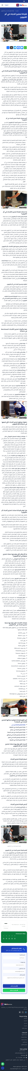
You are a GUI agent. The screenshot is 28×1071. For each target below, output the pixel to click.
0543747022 (22, 1051)
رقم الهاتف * (22, 962)
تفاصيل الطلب (22, 975)
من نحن (25, 1023)
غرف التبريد (25, 1042)
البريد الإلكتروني (22, 968)
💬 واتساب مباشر (14, 990)
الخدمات (25, 1021)
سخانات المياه (24, 1040)
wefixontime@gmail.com (20, 1053)
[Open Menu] (2, 5)
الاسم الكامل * (22, 955)
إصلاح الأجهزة (24, 1035)
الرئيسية (17, 11)
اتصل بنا (25, 1026)
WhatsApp (23, 1055)
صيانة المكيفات (24, 1037)
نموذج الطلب (24, 1028)
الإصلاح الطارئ (24, 1045)
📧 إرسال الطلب (14, 986)
